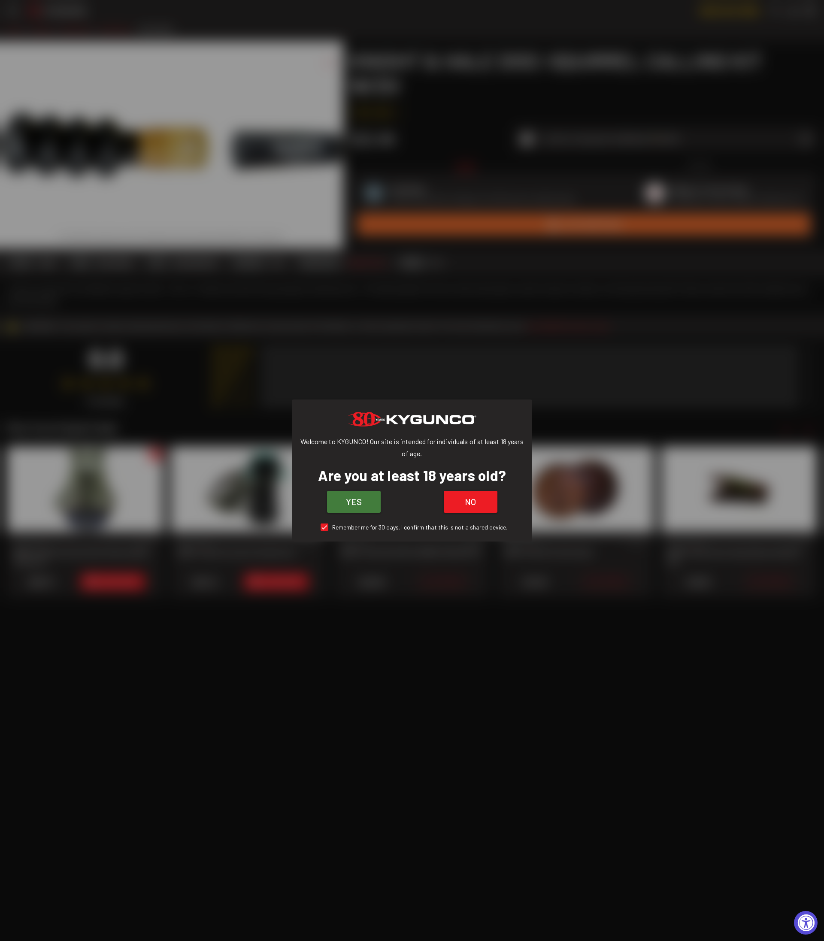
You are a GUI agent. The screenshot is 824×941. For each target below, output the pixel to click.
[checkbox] (412, 527)
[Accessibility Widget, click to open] (806, 923)
